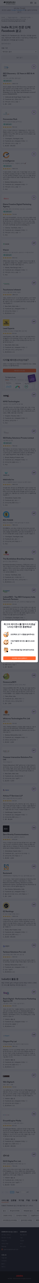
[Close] (36, 623)
